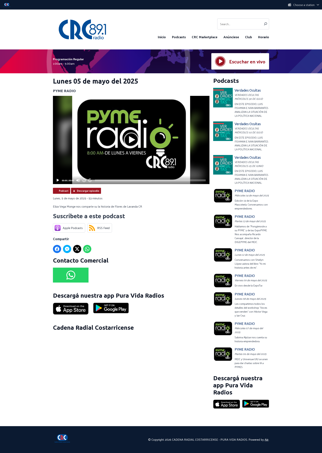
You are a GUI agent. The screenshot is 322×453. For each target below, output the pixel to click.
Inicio (162, 37)
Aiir (267, 439)
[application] (131, 140)
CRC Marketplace (204, 37)
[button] (131, 139)
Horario (263, 37)
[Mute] (78, 180)
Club (248, 37)
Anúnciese (231, 37)
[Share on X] (77, 249)
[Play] (58, 180)
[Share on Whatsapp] (87, 249)
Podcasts (179, 37)
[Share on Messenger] (67, 249)
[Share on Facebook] (57, 249)
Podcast (63, 191)
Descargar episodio (88, 191)
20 (84, 180)
